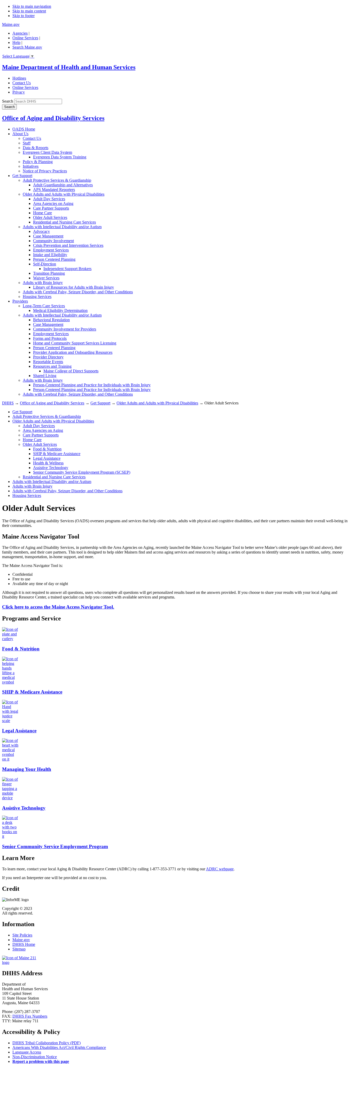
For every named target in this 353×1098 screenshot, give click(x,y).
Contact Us (21, 83)
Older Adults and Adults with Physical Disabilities (63, 194)
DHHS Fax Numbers (29, 1016)
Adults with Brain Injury (43, 282)
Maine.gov (11, 24)
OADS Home (23, 129)
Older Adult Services (50, 217)
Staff (26, 143)
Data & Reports (35, 147)
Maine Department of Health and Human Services (68, 67)
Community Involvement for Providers (64, 329)
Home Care (42, 213)
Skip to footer (23, 15)
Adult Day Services (49, 199)
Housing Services (37, 296)
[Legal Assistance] (10, 720)
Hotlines (19, 78)
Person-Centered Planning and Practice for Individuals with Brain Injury (92, 385)
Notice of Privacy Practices (45, 171)
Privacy (18, 92)
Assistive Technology (50, 467)
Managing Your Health (26, 769)
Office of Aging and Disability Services (53, 118)
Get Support (22, 175)
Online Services (25, 38)
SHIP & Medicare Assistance (56, 453)
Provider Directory (48, 357)
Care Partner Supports (51, 208)
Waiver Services (46, 278)
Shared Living (44, 375)
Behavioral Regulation (51, 320)
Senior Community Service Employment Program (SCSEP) (81, 472)
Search (7, 101)
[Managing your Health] (10, 759)
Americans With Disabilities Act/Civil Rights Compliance (59, 1047)
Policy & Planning (38, 161)
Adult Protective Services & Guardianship (57, 180)
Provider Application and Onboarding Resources (72, 352)
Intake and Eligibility (50, 254)
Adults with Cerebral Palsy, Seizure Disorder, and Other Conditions (78, 292)
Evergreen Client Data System (47, 152)
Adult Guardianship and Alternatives (63, 185)
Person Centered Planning (54, 259)
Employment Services (51, 250)
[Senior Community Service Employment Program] (10, 836)
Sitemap (19, 949)
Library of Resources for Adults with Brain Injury (73, 287)
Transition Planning (49, 273)
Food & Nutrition (47, 449)
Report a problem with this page (40, 1061)
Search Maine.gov (27, 47)
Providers (20, 301)
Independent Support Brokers (67, 268)
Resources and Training (52, 366)
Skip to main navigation (31, 6)
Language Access (26, 1052)
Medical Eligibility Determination (60, 310)
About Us (20, 134)
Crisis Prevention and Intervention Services (68, 245)
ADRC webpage (220, 869)
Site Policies (22, 935)
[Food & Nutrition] (10, 638)
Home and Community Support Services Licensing (74, 343)
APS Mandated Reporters (54, 189)
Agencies (20, 33)
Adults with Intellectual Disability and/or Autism (62, 227)
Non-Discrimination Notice (34, 1057)
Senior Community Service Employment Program (55, 846)
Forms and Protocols (50, 338)
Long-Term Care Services (44, 306)
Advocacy (41, 231)
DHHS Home (23, 944)
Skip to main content (29, 11)
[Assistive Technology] (10, 798)
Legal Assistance (46, 458)
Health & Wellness (48, 463)
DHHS (8, 403)
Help (16, 42)
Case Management (48, 236)
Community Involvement (53, 241)
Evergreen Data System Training (59, 157)
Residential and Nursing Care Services (64, 222)
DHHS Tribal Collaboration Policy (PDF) (46, 1043)
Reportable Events (48, 361)
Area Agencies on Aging (53, 203)
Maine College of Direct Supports (70, 371)
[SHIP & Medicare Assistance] (10, 682)
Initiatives (31, 166)
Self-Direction (44, 264)
